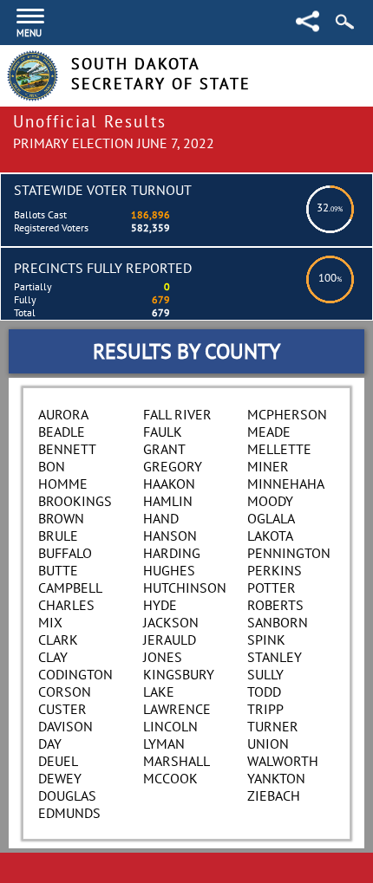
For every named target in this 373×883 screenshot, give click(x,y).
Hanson (170, 535)
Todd (264, 691)
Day (50, 743)
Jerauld (169, 639)
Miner (268, 466)
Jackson (171, 622)
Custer (62, 708)
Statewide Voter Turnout (103, 189)
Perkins (274, 570)
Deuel (58, 760)
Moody (270, 501)
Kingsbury (178, 674)
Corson (64, 691)
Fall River (177, 414)
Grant (164, 449)
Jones (162, 656)
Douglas (67, 795)
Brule (58, 535)
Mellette (279, 449)
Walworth (282, 760)
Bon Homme (63, 475)
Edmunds (69, 812)
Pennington (288, 553)
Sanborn (277, 622)
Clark (58, 639)
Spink (266, 639)
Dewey (60, 778)
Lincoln (170, 726)
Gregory (172, 466)
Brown (61, 518)
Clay (53, 656)
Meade (269, 431)
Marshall (176, 760)
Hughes (169, 570)
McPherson (287, 414)
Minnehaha (285, 483)
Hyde (160, 605)
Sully (265, 674)
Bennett (67, 449)
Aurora (63, 414)
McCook (170, 778)
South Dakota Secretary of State (161, 74)
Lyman (164, 743)
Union (268, 743)
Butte (58, 570)
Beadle (61, 431)
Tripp (265, 708)
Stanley (274, 656)
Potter (271, 587)
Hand (161, 518)
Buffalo (65, 553)
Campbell (70, 587)
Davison (65, 726)
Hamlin (168, 501)
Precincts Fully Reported (103, 267)
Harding (171, 553)
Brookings (75, 501)
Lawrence (177, 708)
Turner (272, 726)
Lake (158, 691)
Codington (75, 674)
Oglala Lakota (270, 527)
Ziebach (273, 795)
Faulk (162, 431)
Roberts (275, 605)
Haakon (169, 483)
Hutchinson (184, 587)
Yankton (276, 778)
